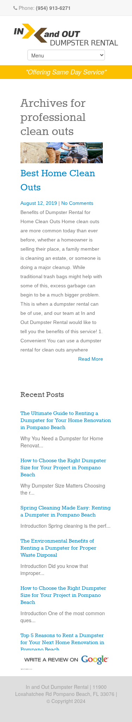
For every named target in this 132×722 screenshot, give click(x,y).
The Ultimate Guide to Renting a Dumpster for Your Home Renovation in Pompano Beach (65, 420)
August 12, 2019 (39, 203)
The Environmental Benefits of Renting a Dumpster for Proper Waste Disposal (58, 548)
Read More (90, 359)
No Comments (77, 203)
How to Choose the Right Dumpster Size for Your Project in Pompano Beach (63, 468)
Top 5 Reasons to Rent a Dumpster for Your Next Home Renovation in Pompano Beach (62, 642)
